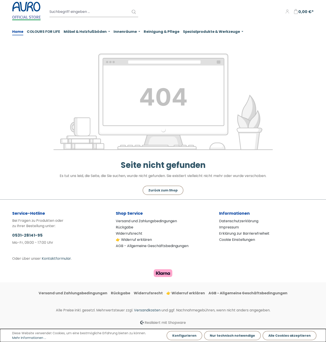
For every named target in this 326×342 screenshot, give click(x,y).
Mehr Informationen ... (29, 338)
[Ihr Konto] (287, 11)
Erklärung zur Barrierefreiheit (244, 233)
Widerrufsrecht (129, 233)
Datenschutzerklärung (238, 221)
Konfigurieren (184, 335)
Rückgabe (124, 227)
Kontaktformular (56, 258)
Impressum (229, 227)
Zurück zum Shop (163, 190)
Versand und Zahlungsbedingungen (146, 221)
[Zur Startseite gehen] (26, 11)
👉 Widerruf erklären (134, 239)
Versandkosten (147, 310)
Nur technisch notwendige (232, 335)
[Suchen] (133, 11)
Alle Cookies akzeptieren (289, 335)
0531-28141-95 (27, 235)
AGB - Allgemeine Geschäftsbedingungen (152, 245)
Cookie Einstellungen (237, 239)
